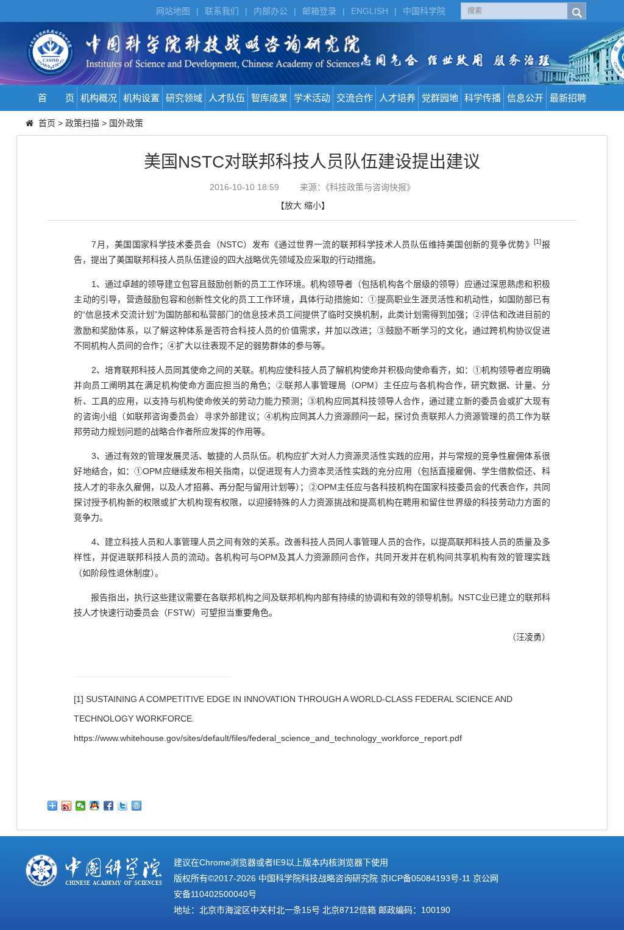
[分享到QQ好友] (95, 806)
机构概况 (98, 98)
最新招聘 (568, 98)
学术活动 (312, 98)
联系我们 (222, 11)
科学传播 (482, 98)
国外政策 (126, 123)
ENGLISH (369, 11)
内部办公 (271, 11)
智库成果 (269, 98)
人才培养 (397, 98)
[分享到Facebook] (109, 806)
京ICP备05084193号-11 (425, 878)
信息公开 (525, 98)
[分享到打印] (137, 806)
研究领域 (184, 98)
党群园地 (440, 98)
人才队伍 (226, 98)
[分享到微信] (81, 806)
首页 (46, 123)
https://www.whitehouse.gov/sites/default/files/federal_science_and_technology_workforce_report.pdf (268, 738)
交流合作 (354, 98)
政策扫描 (82, 123)
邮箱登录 (319, 11)
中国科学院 (424, 11)
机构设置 (141, 98)
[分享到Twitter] (123, 806)
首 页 (56, 98)
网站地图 (173, 11)
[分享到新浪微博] (67, 806)
